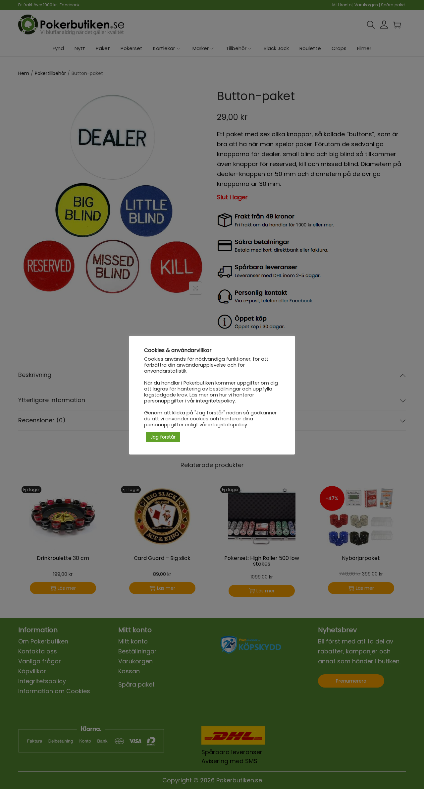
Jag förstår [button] (163, 437)
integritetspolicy (215, 400)
